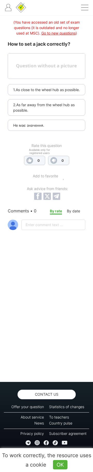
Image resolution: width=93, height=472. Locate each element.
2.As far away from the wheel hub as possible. (44, 107)
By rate (56, 211)
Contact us (46, 394)
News (39, 423)
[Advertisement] (46, 319)
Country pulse (60, 423)
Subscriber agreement (68, 433)
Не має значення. (28, 125)
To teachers (59, 417)
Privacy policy (32, 433)
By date (73, 211)
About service (32, 417)
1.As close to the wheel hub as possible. (46, 89)
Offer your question (27, 407)
